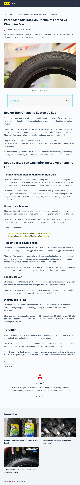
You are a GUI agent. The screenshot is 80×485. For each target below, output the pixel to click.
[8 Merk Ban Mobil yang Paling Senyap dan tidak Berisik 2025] (21, 457)
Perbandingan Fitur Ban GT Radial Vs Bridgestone (28, 236)
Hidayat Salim (20, 482)
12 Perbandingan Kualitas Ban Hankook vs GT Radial (29, 233)
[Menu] (75, 3)
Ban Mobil (28, 29)
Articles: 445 (40, 396)
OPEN (67, 100)
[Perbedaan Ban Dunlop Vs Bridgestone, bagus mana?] (58, 427)
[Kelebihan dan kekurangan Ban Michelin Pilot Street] (21, 427)
